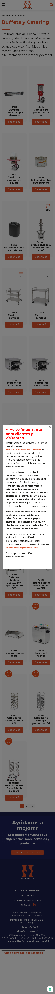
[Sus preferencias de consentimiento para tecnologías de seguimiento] (50, 989)
